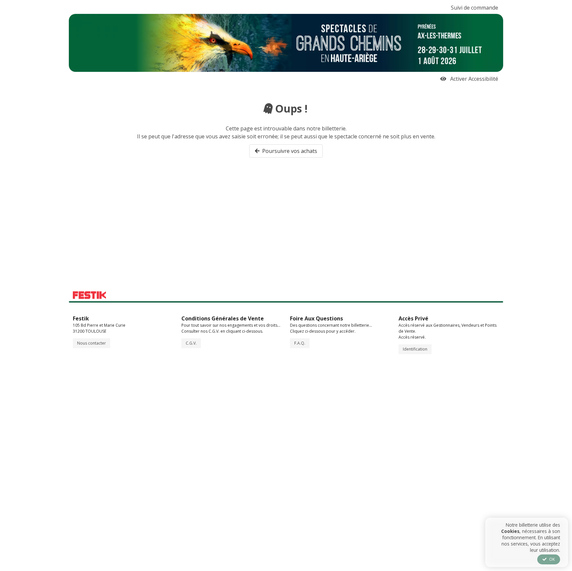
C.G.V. (191, 343)
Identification (415, 349)
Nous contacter (91, 343)
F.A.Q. (299, 343)
